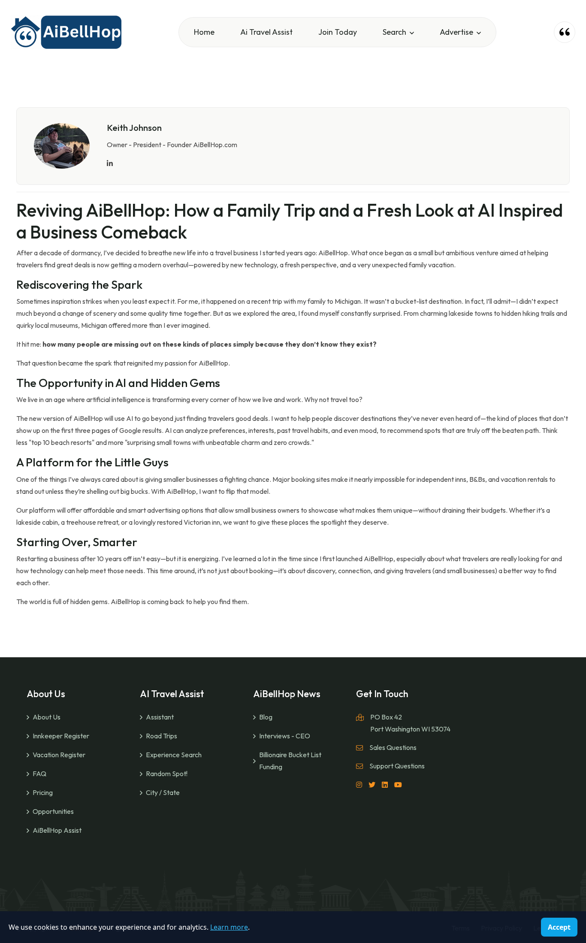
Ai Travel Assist (266, 32)
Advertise (456, 32)
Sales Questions (393, 747)
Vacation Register (59, 754)
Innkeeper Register (61, 735)
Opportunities (53, 811)
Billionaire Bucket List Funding (290, 760)
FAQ (39, 773)
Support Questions (397, 766)
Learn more (229, 927)
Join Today (337, 32)
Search (394, 32)
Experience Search (174, 754)
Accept (559, 927)
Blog (265, 717)
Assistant (160, 717)
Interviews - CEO (284, 735)
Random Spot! (166, 773)
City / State (163, 792)
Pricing (43, 792)
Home (204, 32)
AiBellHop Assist (57, 830)
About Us (46, 717)
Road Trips (161, 735)
